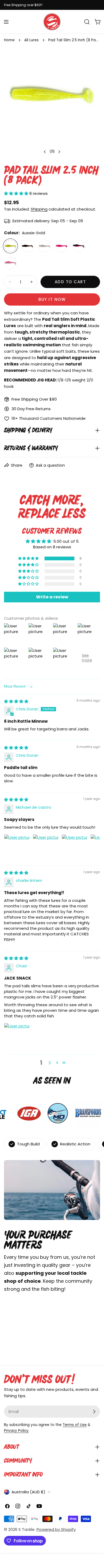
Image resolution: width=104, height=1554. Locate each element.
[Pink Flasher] (61, 246)
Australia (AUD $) (28, 1492)
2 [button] (50, 1063)
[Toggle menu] (6, 22)
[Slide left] (45, 151)
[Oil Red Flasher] (27, 246)
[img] (16, 701)
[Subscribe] (94, 1411)
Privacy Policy (16, 1430)
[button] (16, 193)
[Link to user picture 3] (74, 847)
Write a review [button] (52, 597)
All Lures (31, 40)
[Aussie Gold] (10, 246)
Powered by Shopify (56, 1529)
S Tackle (26, 1529)
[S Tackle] (54, 1113)
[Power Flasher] (78, 246)
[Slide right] (59, 151)
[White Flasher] (10, 263)
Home (9, 40)
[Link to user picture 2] (45, 847)
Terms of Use (75, 1424)
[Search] (87, 22)
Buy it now (52, 299)
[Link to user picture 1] (17, 847)
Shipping (39, 209)
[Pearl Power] (44, 246)
